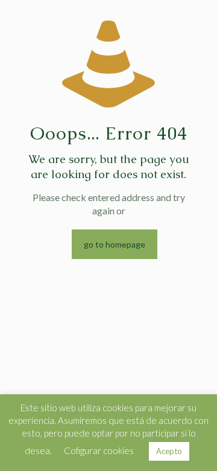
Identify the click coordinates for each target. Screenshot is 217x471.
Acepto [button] (169, 451)
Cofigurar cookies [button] (99, 450)
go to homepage (114, 244)
